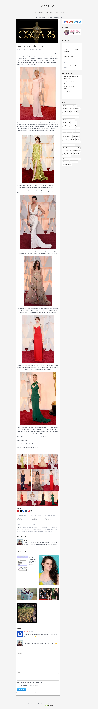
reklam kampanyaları (67, 136)
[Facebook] (65, 22)
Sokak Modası (49, 12)
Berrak (26, 631)
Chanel (77, 128)
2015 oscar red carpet (48, 529)
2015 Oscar (34, 527)
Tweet (18, 524)
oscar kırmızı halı (25, 531)
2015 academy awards (25, 527)
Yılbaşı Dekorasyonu (68, 56)
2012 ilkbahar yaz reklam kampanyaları (71, 116)
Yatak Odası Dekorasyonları (70, 61)
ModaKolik (49, 6)
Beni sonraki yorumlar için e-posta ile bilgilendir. (30, 682)
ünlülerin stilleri (77, 158)
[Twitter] (75, 22)
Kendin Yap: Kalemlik (68, 91)
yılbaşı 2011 (65, 144)
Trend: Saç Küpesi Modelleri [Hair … (71, 45)
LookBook (41, 12)
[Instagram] (72, 22)
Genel (43, 17)
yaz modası (78, 142)
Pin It (33, 524)
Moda (34, 12)
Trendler (56, 12)
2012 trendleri (73, 125)
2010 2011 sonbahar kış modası (69, 105)
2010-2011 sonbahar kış (75, 108)
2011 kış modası (66, 111)
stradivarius (72, 139)
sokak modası (76, 136)
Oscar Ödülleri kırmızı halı (36, 531)
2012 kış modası (66, 122)
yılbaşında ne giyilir (77, 150)
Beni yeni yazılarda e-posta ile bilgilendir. (28, 685)
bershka (73, 128)
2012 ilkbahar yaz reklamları (68, 119)
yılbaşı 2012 (72, 144)
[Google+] (67, 22)
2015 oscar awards (42, 527)
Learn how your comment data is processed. (46, 693)
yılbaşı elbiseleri (66, 147)
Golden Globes (53, 308)
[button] (22, 461)
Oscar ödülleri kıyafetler (50, 531)
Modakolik (57, 702)
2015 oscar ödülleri (37, 529)
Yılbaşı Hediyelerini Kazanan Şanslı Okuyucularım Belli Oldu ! (32, 559)
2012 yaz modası (66, 128)
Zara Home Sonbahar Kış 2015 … (71, 65)
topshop (78, 139)
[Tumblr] (77, 22)
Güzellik (63, 12)
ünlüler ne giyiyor (73, 161)
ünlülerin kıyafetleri (67, 156)
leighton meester (71, 130)
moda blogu (69, 133)
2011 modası (74, 111)
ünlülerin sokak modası (67, 158)
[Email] (80, 22)
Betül (19, 49)
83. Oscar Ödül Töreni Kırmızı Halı (21, 516)
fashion (64, 130)
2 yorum (39, 49)
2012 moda (73, 122)
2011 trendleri (66, 114)
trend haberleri (66, 142)
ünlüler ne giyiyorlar (67, 164)
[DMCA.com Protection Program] (49, 706)
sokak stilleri (65, 139)
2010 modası (65, 108)
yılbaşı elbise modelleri (75, 147)
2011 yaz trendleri (74, 114)
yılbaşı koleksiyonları (67, 150)
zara (64, 153)
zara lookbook (70, 153)
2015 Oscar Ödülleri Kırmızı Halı (71, 81)
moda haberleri (77, 133)
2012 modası (65, 125)
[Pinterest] (70, 22)
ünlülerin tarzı (66, 161)
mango (77, 130)
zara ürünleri (76, 153)
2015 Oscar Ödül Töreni (25, 529)
